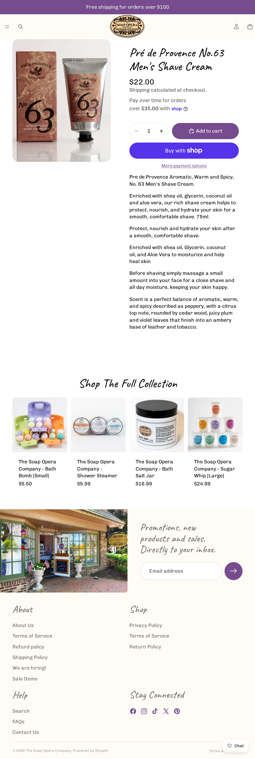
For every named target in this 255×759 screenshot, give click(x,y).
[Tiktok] (155, 711)
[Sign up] (234, 571)
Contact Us (25, 732)
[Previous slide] (19, 425)
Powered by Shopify (90, 750)
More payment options (184, 165)
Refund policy (28, 647)
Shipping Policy (30, 657)
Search (21, 711)
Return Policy (145, 647)
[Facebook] (133, 711)
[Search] (20, 27)
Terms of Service (32, 636)
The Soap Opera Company (48, 750)
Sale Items (25, 679)
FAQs (18, 722)
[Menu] (7, 27)
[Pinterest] (177, 711)
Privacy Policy (145, 625)
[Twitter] (166, 711)
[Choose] (57, 442)
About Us (23, 625)
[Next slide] (60, 425)
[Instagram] (144, 711)
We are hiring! (29, 668)
